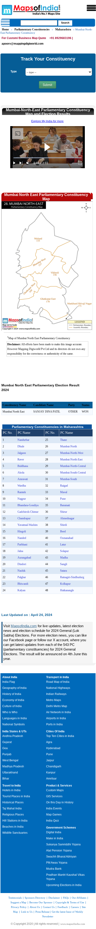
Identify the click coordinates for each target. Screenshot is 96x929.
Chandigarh (53, 766)
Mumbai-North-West (71, 453)
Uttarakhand (10, 772)
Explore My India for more (47, 121)
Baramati (65, 505)
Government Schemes (61, 827)
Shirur (63, 511)
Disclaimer (54, 897)
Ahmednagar (67, 518)
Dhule (20, 446)
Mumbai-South (68, 479)
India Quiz (52, 820)
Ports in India (54, 724)
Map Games (54, 814)
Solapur (64, 551)
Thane (63, 439)
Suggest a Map (18, 902)
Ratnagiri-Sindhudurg (72, 577)
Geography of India (14, 688)
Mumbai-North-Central (73, 466)
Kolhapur (65, 583)
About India (9, 677)
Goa (5, 748)
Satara (63, 570)
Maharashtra (63, 29)
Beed (63, 531)
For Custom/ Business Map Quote (24, 38)
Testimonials (15, 897)
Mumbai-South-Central (73, 472)
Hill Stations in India (14, 820)
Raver (20, 459)
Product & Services (59, 785)
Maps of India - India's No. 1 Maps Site (6, 9)
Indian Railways (56, 694)
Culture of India (12, 706)
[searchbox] (39, 23)
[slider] (48, 157)
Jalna (20, 551)
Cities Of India (55, 731)
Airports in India (56, 718)
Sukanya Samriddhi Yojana (63, 844)
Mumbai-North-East (71, 459)
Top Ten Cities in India (60, 736)
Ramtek (21, 492)
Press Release (42, 911)
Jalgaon (21, 453)
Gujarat (7, 742)
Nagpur (21, 498)
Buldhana (22, 466)
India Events (54, 808)
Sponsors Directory (35, 897)
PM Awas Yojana (56, 862)
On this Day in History (59, 802)
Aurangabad (24, 557)
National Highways (58, 688)
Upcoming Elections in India (64, 885)
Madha (64, 557)
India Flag (8, 681)
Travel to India (11, 785)
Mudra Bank (54, 868)
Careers (75, 907)
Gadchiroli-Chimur (27, 511)
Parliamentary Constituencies (32, 29)
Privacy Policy (19, 907)
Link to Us (26, 911)
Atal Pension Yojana (59, 850)
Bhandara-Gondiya (27, 505)
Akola (20, 472)
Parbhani (22, 544)
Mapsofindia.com (24, 626)
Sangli (63, 564)
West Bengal (10, 760)
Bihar (5, 778)
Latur (63, 544)
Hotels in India (11, 790)
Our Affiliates (79, 897)
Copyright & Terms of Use (69, 902)
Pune (63, 498)
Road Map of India (57, 681)
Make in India (54, 838)
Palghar (21, 577)
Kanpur (50, 772)
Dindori (21, 564)
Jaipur (50, 760)
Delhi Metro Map (56, 706)
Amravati (22, 479)
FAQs (66, 897)
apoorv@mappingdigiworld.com (23, 43)
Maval (63, 492)
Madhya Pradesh (13, 766)
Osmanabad (66, 538)
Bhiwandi (22, 583)
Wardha (21, 485)
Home (5, 29)
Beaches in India (13, 826)
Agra (49, 742)
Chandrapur (24, 518)
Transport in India (57, 677)
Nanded (21, 538)
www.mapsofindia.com (72, 923)
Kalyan (21, 590)
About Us (35, 907)
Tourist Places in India (16, 796)
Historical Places (13, 802)
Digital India (53, 832)
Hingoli (21, 531)
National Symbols (13, 724)
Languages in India (14, 718)
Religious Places (13, 814)
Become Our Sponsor (40, 902)
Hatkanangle (67, 590)
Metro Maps (53, 700)
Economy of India (13, 700)
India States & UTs (14, 731)
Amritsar (51, 778)
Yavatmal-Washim (27, 525)
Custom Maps (55, 790)
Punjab (6, 754)
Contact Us (49, 907)
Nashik (21, 570)
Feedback (63, 907)
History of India (11, 694)
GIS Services (54, 796)
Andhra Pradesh (12, 736)
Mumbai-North (68, 446)
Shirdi (63, 525)
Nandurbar (23, 439)
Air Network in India (58, 712)
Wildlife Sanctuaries (14, 832)
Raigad (64, 485)
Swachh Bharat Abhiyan (61, 856)
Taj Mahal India (12, 808)
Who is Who (9, 712)
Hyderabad (53, 748)
